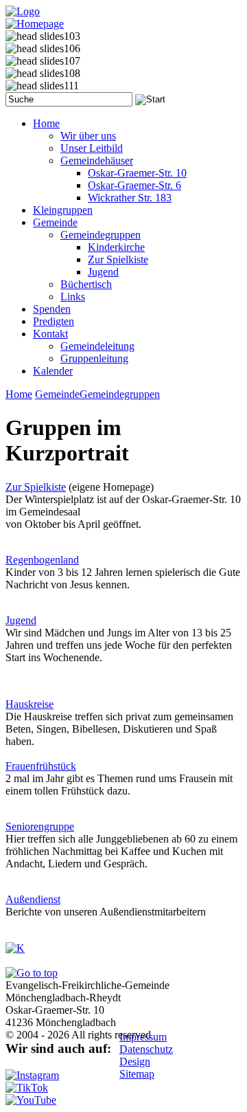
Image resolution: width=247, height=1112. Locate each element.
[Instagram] (32, 1075)
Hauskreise (29, 704)
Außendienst (32, 899)
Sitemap (136, 1074)
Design (134, 1061)
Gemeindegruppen (120, 394)
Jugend (20, 620)
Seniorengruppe (39, 826)
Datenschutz (146, 1049)
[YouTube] (30, 1100)
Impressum (143, 1037)
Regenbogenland (42, 560)
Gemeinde (57, 394)
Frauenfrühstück (40, 766)
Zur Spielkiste (35, 487)
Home (18, 394)
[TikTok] (26, 1087)
